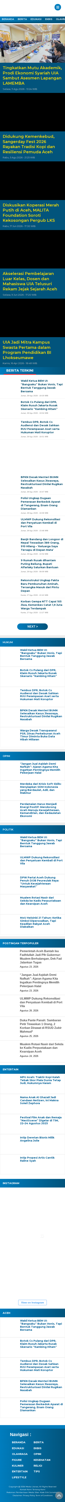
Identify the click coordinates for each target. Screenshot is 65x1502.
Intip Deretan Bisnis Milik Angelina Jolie (37, 1139)
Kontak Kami (26, 1489)
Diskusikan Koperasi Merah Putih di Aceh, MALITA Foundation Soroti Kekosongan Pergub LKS (31, 213)
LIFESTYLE (19, 1477)
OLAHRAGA (20, 1454)
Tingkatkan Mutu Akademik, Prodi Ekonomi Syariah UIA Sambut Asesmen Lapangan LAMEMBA (32, 75)
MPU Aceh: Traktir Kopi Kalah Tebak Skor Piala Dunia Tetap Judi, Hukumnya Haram (40, 1080)
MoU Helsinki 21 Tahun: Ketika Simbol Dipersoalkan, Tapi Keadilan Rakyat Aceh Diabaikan (40, 922)
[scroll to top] (59, 1497)
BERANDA (8, 19)
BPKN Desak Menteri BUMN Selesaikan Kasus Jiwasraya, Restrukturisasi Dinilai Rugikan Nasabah (41, 715)
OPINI (37, 1454)
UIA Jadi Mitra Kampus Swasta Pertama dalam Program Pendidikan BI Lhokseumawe (27, 350)
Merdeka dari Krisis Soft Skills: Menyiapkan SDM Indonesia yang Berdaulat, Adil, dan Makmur (40, 788)
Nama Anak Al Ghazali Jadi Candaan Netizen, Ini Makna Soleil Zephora (39, 1100)
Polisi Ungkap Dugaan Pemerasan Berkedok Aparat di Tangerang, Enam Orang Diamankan (41, 1406)
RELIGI (38, 1465)
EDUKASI (36, 19)
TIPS (37, 1471)
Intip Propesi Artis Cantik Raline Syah (37, 1159)
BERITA (22, 19)
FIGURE (17, 1460)
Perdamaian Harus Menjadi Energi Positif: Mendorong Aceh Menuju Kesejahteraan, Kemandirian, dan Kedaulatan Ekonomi (40, 810)
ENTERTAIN (20, 1471)
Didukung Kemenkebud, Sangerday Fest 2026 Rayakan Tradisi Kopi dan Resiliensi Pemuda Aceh (29, 144)
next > (32, 626)
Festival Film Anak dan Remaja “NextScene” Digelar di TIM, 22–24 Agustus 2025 (41, 1120)
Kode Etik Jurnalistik (49, 1492)
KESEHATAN (42, 1460)
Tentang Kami (38, 1489)
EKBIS (48, 19)
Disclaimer (17, 1495)
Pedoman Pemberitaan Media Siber (22, 1492)
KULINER (17, 1465)
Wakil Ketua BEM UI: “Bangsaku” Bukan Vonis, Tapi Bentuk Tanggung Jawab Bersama (41, 655)
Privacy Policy (29, 1495)
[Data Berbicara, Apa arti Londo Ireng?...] (34, 1200)
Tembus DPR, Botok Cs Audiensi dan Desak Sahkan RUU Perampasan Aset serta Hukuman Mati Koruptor (39, 695)
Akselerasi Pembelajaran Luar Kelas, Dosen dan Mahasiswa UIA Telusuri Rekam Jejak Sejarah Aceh (30, 281)
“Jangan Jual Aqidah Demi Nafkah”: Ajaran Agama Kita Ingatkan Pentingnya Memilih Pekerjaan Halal (40, 768)
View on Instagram (32, 1302)
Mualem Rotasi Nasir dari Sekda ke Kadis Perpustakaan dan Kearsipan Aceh (40, 900)
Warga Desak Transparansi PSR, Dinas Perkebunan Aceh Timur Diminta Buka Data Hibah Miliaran (40, 735)
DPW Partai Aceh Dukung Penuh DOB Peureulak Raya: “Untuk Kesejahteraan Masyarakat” (39, 882)
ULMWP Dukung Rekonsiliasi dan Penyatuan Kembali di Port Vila (41, 860)
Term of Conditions (44, 1495)
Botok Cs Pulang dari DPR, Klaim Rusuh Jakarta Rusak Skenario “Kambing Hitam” (38, 673)
